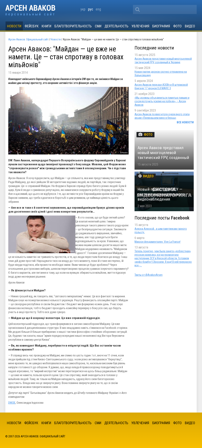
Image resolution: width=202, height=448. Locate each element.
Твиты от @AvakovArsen (149, 274)
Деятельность (116, 26)
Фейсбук (32, 26)
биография (161, 26)
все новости (185, 122)
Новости (14, 26)
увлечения (140, 26)
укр (82, 9)
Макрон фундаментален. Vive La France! (157, 241)
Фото (177, 26)
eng (98, 9)
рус (90, 9)
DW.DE (11, 402)
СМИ (98, 26)
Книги (46, 26)
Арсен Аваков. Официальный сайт (30, 10)
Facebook (180, 218)
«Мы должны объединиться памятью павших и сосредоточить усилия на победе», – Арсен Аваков (162, 101)
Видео (190, 26)
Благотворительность (73, 26)
